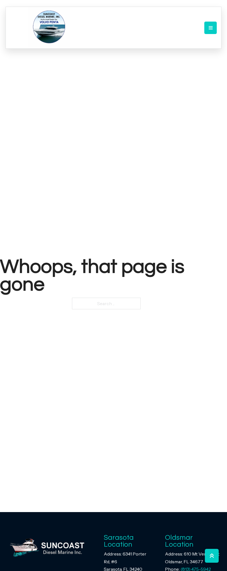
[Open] (210, 28)
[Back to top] (212, 556)
